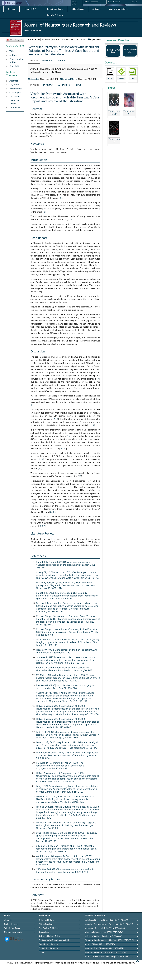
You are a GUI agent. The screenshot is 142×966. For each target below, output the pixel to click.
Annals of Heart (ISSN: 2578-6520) (100, 944)
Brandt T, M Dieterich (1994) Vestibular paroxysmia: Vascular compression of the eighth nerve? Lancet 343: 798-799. (65, 565)
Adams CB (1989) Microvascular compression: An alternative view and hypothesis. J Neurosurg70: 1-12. (64, 669)
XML (132, 78)
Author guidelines (46, 920)
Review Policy (44, 932)
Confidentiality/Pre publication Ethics (54, 940)
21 (41, 459)
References (14, 107)
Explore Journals (11, 924)
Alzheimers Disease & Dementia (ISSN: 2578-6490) (106, 920)
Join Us (134, 2)
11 (89, 425)
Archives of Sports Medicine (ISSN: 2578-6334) (105, 928)
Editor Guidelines (46, 924)
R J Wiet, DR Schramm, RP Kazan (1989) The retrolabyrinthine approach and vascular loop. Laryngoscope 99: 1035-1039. (60, 765)
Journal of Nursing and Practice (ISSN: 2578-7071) (106, 953)
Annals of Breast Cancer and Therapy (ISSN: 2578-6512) (109, 957)
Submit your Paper (55, 9)
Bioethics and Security (48, 944)
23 (80, 476)
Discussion (14, 96)
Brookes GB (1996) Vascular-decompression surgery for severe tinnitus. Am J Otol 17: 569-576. (65, 687)
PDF (110, 78)
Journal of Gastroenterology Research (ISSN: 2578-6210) (109, 924)
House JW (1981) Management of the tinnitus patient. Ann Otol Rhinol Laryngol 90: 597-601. (66, 651)
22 (40, 469)
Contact (42, 953)
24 (51, 512)
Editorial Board (78, 9)
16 (61, 449)
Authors (13, 55)
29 (43, 526)
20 (65, 449)
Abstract (13, 81)
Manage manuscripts (13, 932)
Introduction (15, 89)
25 (54, 512)
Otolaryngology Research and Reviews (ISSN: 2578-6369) (109, 940)
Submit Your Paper (12, 928)
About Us (8, 920)
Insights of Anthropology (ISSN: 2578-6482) (103, 936)
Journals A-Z (30, 9)
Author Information (117, 9)
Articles (95, 9)
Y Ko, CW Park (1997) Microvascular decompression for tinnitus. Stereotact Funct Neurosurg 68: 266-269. (65, 870)
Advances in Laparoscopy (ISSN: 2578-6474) (104, 932)
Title (11, 51)
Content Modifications (48, 948)
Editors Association (91, 2)
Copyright (14, 66)
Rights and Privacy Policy (49, 936)
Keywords (14, 85)
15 (68, 436)
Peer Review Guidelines (48, 928)
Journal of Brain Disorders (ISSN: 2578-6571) (104, 948)
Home (12, 9)
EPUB (121, 78)
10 (56, 419)
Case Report (15, 93)
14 (93, 425)
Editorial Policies (54, 15)
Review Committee (114, 2)
